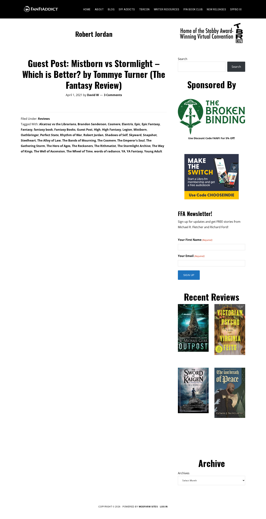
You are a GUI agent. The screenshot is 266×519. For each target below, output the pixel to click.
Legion (127, 130)
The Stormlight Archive (134, 146)
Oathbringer (30, 135)
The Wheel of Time (79, 151)
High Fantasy (111, 130)
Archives (183, 473)
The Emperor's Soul (131, 140)
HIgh (97, 130)
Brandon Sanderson (92, 124)
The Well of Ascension (49, 151)
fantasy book (43, 130)
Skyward (135, 135)
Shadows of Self (116, 135)
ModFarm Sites (148, 506)
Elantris (127, 124)
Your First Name (195, 240)
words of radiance (107, 151)
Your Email (191, 256)
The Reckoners (82, 146)
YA (123, 151)
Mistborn (140, 130)
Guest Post (84, 130)
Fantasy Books (64, 130)
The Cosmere (106, 140)
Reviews (44, 119)
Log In (164, 506)
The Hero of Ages (58, 146)
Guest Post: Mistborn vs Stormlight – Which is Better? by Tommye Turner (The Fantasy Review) (93, 74)
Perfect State (49, 135)
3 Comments (113, 95)
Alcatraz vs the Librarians (57, 124)
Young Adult (153, 151)
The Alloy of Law (49, 140)
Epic (137, 124)
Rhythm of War (71, 135)
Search (182, 59)
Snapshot (150, 135)
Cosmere (114, 124)
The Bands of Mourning (79, 140)
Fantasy (26, 130)
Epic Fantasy (151, 124)
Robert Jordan (93, 135)
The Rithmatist (105, 146)
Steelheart (28, 140)
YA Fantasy (135, 151)
